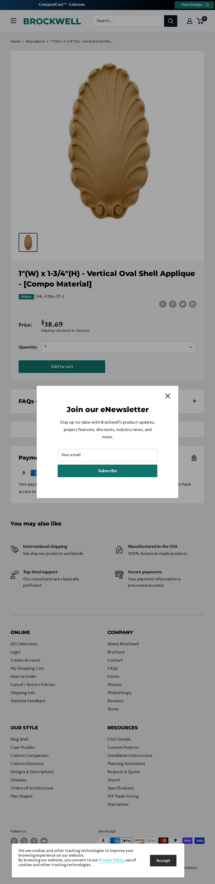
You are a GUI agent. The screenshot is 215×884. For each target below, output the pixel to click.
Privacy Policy (111, 860)
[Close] (167, 395)
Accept (163, 860)
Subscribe (107, 471)
